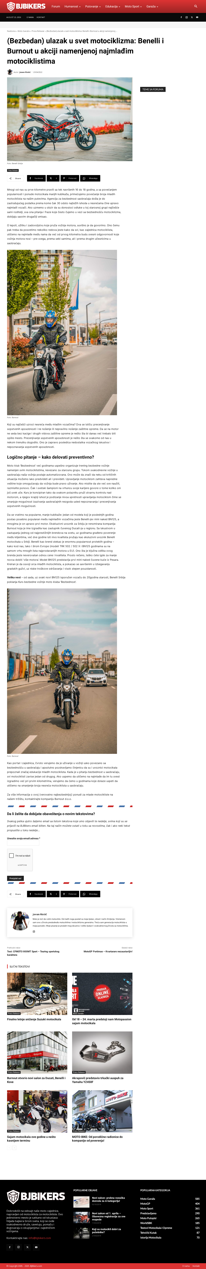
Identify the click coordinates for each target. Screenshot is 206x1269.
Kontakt (41, 17)
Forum (56, 6)
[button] (196, 6)
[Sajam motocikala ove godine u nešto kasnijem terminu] (37, 1111)
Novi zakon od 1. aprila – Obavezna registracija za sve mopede (108, 1216)
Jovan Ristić (25, 72)
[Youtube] (197, 17)
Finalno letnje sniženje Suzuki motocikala (34, 1019)
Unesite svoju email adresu (23, 838)
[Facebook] (181, 17)
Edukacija (111, 6)
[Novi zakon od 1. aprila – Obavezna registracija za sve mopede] (81, 1217)
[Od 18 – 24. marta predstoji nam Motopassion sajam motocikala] (102, 994)
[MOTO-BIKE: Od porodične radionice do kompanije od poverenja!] (102, 1111)
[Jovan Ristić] (10, 72)
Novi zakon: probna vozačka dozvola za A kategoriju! (108, 1199)
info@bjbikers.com (39, 1238)
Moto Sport (132, 6)
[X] (191, 17)
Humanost (71, 6)
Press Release (38, 31)
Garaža (151, 6)
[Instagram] (186, 17)
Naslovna (11, 31)
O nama (30, 17)
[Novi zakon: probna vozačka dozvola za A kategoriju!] (81, 1202)
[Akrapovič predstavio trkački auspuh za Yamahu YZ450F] (102, 1052)
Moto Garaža (24, 31)
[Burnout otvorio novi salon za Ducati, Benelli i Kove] (37, 1052)
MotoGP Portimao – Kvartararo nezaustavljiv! (108, 951)
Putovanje (91, 6)
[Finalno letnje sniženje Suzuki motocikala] (37, 994)
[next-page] (14, 1148)
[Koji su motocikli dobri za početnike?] (81, 1233)
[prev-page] (9, 1148)
